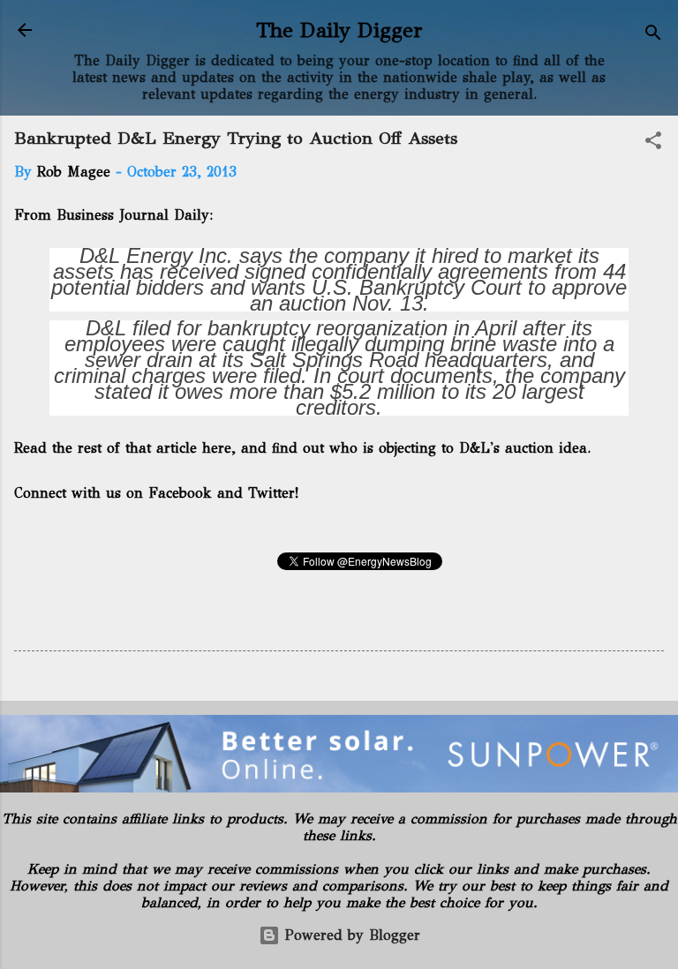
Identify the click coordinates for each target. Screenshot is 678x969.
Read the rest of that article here (122, 447)
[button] (653, 143)
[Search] (653, 36)
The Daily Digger (339, 30)
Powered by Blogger (350, 935)
